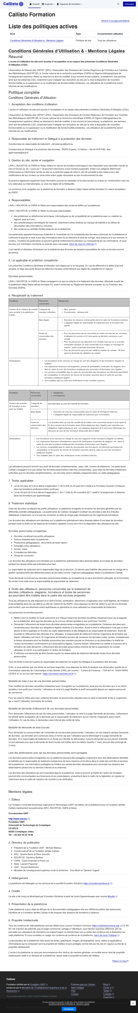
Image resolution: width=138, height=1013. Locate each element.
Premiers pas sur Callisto (83, 984)
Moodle (112, 896)
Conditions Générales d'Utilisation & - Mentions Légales (69, 1004)
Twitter (107, 990)
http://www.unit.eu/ (19, 818)
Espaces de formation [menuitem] (70, 3)
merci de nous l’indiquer (106, 935)
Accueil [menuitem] (36, 3)
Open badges (77, 987)
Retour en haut (119, 960)
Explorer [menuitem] (49, 3)
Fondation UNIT (39, 984)
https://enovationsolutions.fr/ (97, 883)
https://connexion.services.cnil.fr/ (59, 673)
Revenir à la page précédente (115, 20)
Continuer (69, 1009)
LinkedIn (108, 994)
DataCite (108, 997)
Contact (74, 994)
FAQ (73, 990)
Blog (106, 984)
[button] (118, 4)
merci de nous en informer (82, 244)
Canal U (108, 987)
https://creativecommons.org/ (107, 925)
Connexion (129, 4)
